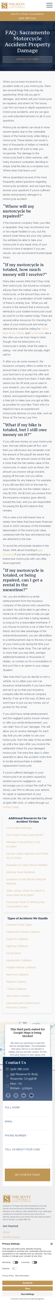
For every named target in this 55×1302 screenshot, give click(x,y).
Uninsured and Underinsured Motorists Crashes (22, 1005)
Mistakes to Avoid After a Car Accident (23, 844)
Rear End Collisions (17, 974)
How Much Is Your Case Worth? (24, 834)
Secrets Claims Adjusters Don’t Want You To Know (27, 855)
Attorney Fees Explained (20, 872)
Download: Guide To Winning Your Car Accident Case (25, 904)
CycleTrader (37, 333)
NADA (20, 333)
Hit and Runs (13, 953)
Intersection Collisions (19, 960)
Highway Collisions (17, 946)
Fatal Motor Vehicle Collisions (23, 931)
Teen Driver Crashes (18, 995)
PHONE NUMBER (15, 1135)
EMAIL (9, 1121)
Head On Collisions (17, 939)
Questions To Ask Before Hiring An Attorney (26, 881)
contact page (10, 806)
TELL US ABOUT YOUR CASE (22, 1149)
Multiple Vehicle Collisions (21, 967)
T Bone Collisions (16, 988)
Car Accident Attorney (19, 827)
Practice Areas (11, 1237)
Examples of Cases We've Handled (26, 865)
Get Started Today (27, 1174)
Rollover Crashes (16, 981)
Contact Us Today (27, 59)
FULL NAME (12, 1107)
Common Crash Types (19, 924)
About (6, 1232)
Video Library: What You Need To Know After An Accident (25, 893)
